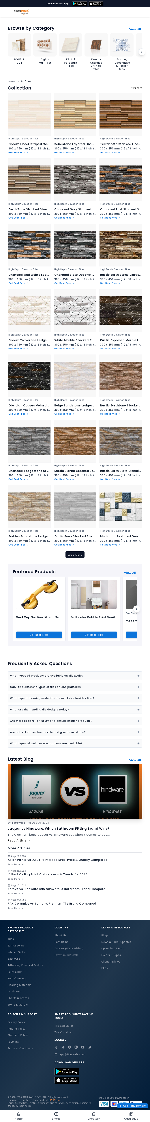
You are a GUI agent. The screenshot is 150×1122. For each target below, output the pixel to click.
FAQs (104, 968)
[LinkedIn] (76, 1047)
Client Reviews (110, 961)
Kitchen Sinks (16, 952)
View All (135, 29)
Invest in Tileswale (67, 955)
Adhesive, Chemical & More (25, 965)
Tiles (11, 939)
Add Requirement (134, 1106)
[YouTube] (83, 1047)
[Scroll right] (141, 51)
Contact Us (61, 942)
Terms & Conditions (20, 1048)
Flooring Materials (19, 985)
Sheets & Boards (18, 998)
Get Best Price (39, 635)
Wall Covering (17, 978)
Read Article (17, 840)
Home (12, 81)
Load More (75, 554)
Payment (13, 1041)
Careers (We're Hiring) (69, 948)
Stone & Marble (18, 1004)
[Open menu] (10, 12)
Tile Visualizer (64, 1032)
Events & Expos (111, 955)
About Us (60, 935)
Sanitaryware (16, 945)
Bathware (14, 958)
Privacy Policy (16, 1022)
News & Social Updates (116, 942)
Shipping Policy (18, 1035)
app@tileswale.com (72, 1054)
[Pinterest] (69, 1047)
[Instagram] (89, 1047)
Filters (137, 88)
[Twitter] (63, 1047)
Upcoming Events (112, 948)
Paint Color (15, 971)
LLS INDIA (54, 1100)
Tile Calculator (64, 1025)
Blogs (104, 935)
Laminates (14, 991)
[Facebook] (56, 1047)
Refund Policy (16, 1028)
